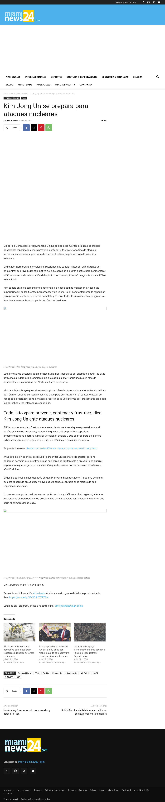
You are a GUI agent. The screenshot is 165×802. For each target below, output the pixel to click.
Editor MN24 (12, 120)
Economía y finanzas (115, 76)
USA (18, 677)
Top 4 (24, 98)
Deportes (56, 76)
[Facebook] (143, 2)
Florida (46, 673)
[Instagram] (148, 2)
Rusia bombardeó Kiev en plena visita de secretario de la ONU (62, 448)
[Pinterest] (41, 127)
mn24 (95, 673)
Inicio (6, 93)
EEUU (37, 673)
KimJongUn (57, 673)
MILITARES (85, 673)
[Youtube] (159, 2)
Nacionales (13, 76)
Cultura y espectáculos (82, 76)
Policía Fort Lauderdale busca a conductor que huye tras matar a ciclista (84, 712)
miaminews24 (71, 673)
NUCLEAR (9, 677)
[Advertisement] (82, 49)
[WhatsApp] (48, 127)
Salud (9, 84)
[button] (157, 77)
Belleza (137, 76)
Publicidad (43, 84)
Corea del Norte (24, 673)
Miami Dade (25, 84)
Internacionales (35, 76)
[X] (153, 2)
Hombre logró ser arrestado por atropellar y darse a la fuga (27, 712)
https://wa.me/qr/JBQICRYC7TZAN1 (29, 597)
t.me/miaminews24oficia (69, 605)
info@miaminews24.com (31, 761)
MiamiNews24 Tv (65, 84)
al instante (39, 593)
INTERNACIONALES (20, 93)
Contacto (85, 84)
